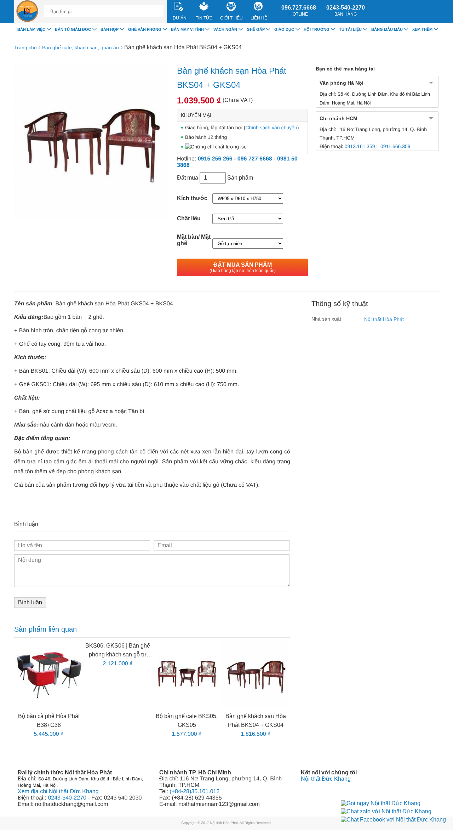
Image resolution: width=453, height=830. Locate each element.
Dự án (180, 18)
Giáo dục (284, 29)
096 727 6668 (254, 159)
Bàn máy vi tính (187, 29)
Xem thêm (422, 29)
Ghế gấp (256, 29)
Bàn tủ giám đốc (73, 29)
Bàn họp (110, 29)
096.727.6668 (298, 11)
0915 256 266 (215, 159)
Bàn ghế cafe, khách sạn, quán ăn (80, 47)
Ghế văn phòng (144, 29)
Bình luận (30, 602)
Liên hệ (259, 18)
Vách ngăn (225, 29)
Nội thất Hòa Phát (384, 319)
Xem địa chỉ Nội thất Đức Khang (58, 792)
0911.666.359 (395, 146)
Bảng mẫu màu (387, 29)
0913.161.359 (360, 146)
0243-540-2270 (345, 11)
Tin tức (204, 18)
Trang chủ (25, 47)
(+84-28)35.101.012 (194, 792)
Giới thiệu (231, 18)
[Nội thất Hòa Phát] (27, 11)
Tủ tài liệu (350, 29)
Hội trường (316, 29)
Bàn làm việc (31, 29)
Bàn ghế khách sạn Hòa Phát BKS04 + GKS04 (183, 47)
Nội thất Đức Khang (326, 779)
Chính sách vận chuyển (271, 127)
